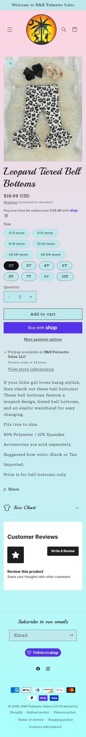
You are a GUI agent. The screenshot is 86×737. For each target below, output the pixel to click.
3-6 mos (47, 233)
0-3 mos (19, 233)
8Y (49, 277)
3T (28, 265)
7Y (28, 276)
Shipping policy (60, 719)
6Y (11, 276)
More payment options (43, 339)
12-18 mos (21, 255)
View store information (31, 369)
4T (46, 265)
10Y (65, 276)
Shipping (10, 202)
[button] (9, 29)
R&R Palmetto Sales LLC (40, 706)
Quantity (11, 287)
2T (11, 265)
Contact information (45, 726)
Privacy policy (65, 712)
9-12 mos (48, 244)
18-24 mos (53, 255)
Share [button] (13, 489)
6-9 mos (19, 244)
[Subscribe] (71, 635)
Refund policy (38, 712)
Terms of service (31, 719)
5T (64, 265)
